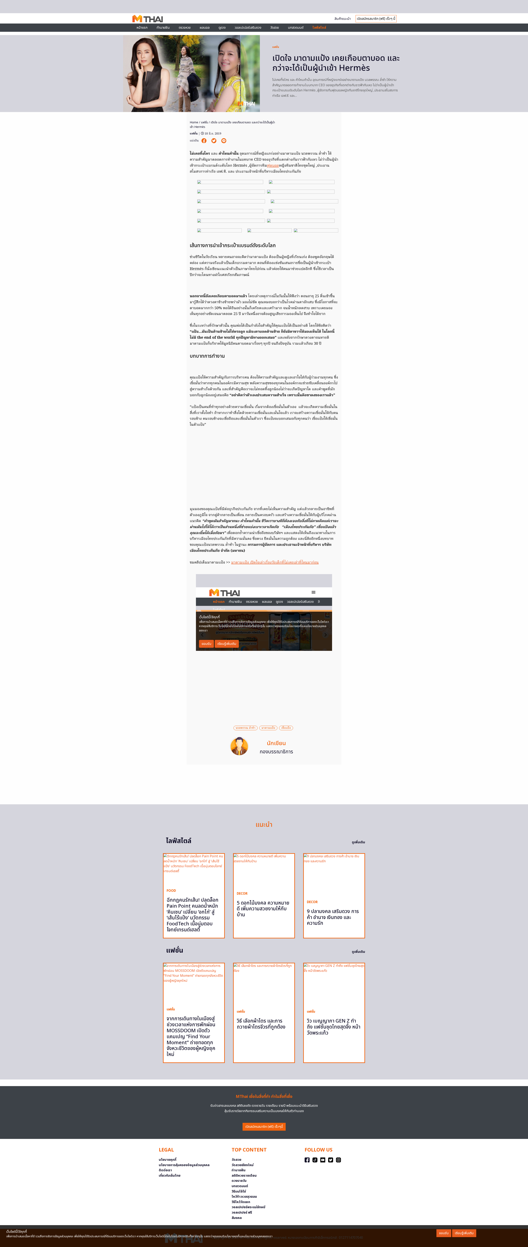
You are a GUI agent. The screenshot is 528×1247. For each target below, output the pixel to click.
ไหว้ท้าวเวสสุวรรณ (244, 1196)
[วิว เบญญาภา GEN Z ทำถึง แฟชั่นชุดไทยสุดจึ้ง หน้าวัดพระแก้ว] (334, 984)
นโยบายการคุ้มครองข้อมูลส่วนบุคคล (184, 1165)
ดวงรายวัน (239, 1180)
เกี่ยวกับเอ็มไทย (169, 1175)
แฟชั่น (275, 47)
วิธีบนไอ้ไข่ (239, 1191)
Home (194, 122)
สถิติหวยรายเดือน (244, 1175)
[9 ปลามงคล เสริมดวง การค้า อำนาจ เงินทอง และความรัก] (334, 875)
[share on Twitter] (214, 140)
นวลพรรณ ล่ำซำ (245, 728)
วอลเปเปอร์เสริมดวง (248, 27)
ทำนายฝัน (163, 27)
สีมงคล (237, 1217)
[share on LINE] (223, 140)
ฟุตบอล (273, 166)
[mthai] (147, 18)
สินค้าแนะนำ (343, 18)
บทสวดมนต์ (295, 27)
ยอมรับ (444, 1233)
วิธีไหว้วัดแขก (241, 1202)
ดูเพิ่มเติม (358, 842)
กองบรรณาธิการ (276, 752)
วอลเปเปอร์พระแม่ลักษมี (248, 1207)
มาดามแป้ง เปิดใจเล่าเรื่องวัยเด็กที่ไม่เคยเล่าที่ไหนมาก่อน (275, 563)
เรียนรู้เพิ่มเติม (464, 1233)
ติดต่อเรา (165, 1170)
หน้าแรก (142, 27)
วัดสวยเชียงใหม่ (242, 1165)
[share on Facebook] (204, 140)
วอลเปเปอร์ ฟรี (242, 1212)
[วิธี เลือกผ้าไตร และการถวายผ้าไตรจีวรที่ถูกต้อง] (264, 984)
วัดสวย (274, 27)
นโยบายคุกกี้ (167, 1159)
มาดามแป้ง (268, 728)
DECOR (242, 893)
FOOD (171, 890)
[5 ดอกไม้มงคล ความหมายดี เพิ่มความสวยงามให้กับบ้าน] (264, 871)
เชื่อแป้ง (286, 728)
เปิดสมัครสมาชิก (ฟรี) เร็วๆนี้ (264, 1126)
